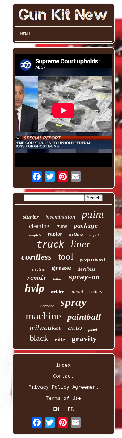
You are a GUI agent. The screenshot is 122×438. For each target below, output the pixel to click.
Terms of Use (63, 398)
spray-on (84, 277)
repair (37, 277)
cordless (36, 257)
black (39, 338)
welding (76, 234)
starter (31, 216)
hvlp (34, 288)
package (86, 225)
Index (63, 365)
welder (57, 291)
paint (93, 214)
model (76, 291)
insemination (60, 217)
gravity (84, 338)
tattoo (57, 279)
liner (80, 243)
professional (92, 259)
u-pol (94, 235)
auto (75, 327)
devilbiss (86, 268)
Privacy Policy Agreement (63, 387)
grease (61, 267)
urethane (47, 306)
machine (43, 316)
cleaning (39, 226)
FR (71, 409)
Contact (63, 376)
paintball (84, 317)
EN (56, 409)
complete (34, 235)
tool (65, 256)
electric (38, 269)
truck (50, 244)
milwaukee (45, 328)
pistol (92, 329)
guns (61, 226)
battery (95, 291)
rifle (60, 339)
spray (74, 302)
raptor (55, 233)
